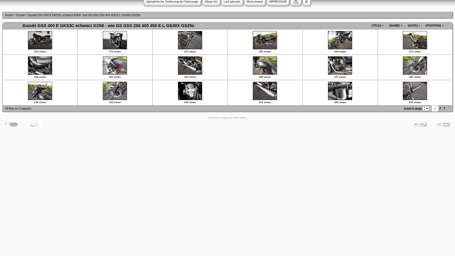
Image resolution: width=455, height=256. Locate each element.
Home (9, 15)
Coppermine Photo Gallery (234, 118)
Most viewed (255, 1)
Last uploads (232, 1)
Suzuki (20, 15)
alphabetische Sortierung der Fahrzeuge (172, 1)
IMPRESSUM (278, 1)
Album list (211, 1)
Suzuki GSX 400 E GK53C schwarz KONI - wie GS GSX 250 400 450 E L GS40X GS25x (84, 15)
